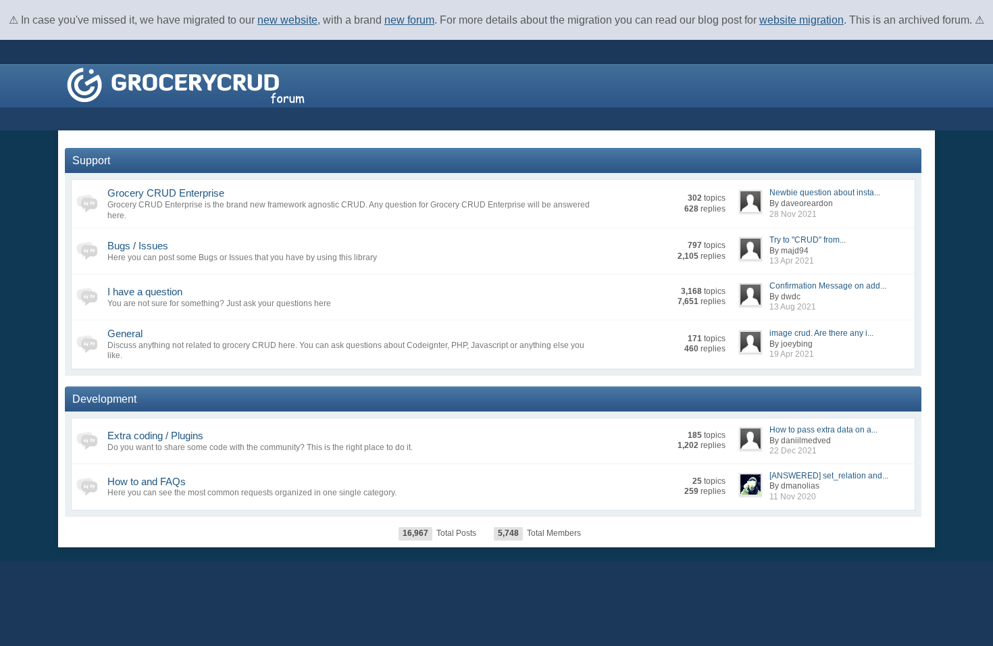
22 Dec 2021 (793, 450)
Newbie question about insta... (824, 192)
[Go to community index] (186, 85)
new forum (409, 20)
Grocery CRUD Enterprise (165, 193)
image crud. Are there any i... (821, 333)
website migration (801, 20)
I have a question (144, 291)
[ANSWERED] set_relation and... (828, 475)
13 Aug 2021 (792, 307)
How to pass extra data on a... (823, 429)
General (125, 333)
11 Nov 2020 (792, 496)
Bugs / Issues (137, 245)
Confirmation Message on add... (827, 286)
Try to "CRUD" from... (807, 240)
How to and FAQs (146, 481)
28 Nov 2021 (793, 214)
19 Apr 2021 (791, 354)
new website (287, 20)
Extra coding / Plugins (155, 435)
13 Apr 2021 (791, 261)
